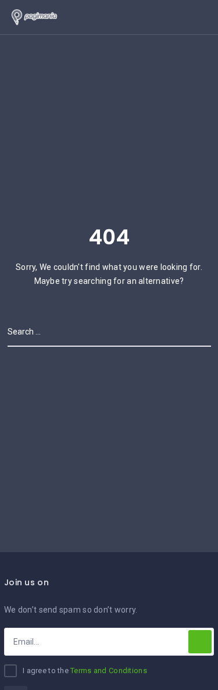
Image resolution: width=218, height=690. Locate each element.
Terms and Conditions (108, 670)
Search (196, 331)
